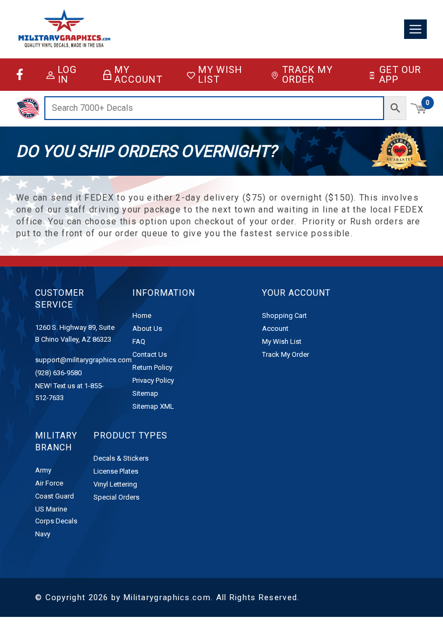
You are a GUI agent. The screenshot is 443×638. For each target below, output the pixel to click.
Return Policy (152, 367)
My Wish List (220, 74)
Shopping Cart (284, 315)
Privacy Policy (153, 380)
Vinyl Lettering (115, 484)
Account (275, 328)
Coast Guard (54, 496)
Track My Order (307, 74)
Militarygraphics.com (167, 597)
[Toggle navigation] (415, 29)
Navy (42, 534)
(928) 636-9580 (58, 373)
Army (43, 470)
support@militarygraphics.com (83, 360)
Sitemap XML (153, 406)
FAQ (138, 341)
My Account (139, 74)
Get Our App (400, 74)
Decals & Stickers (121, 458)
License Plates (115, 471)
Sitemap (145, 393)
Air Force (49, 483)
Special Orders (116, 497)
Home (141, 315)
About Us (147, 328)
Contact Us (149, 354)
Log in (67, 74)
